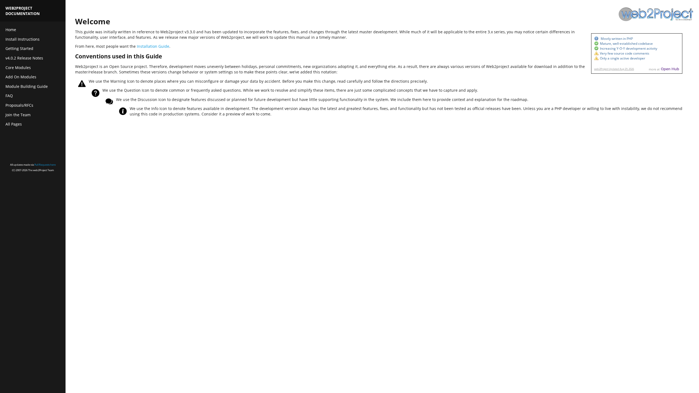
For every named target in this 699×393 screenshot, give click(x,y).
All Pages (13, 124)
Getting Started (19, 48)
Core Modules (18, 67)
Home (10, 29)
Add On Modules (20, 76)
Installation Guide (153, 46)
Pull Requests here (45, 164)
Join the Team (18, 114)
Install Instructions (22, 39)
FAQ (9, 95)
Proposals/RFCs (19, 105)
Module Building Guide (26, 86)
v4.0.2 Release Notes (24, 58)
